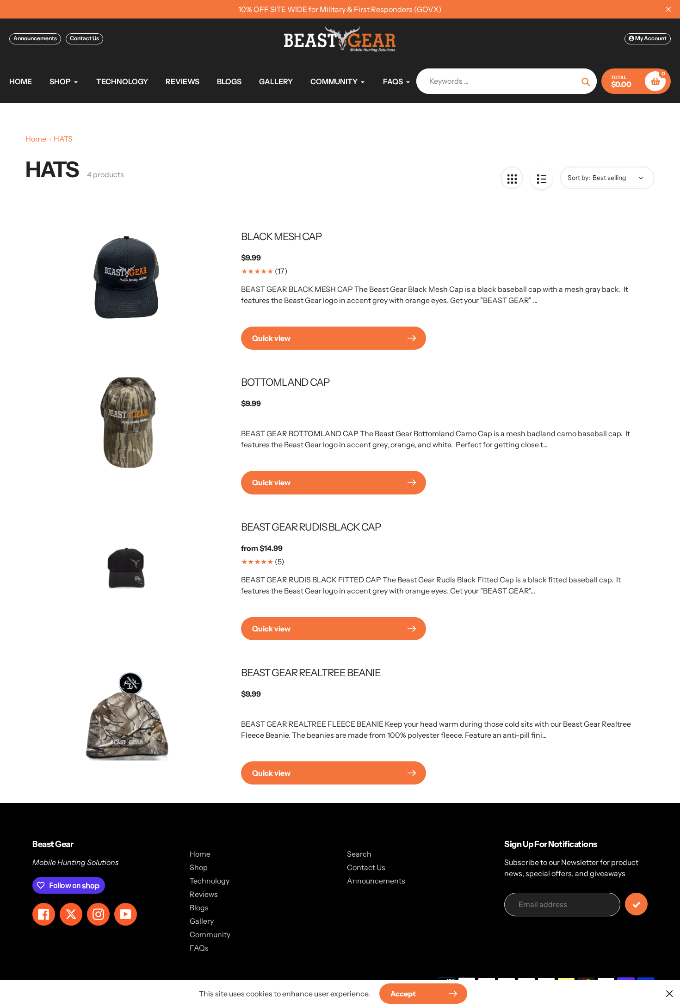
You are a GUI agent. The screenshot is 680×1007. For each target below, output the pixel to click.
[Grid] (512, 178)
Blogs (199, 907)
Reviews (204, 894)
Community (210, 934)
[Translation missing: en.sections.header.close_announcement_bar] (668, 9)
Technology (209, 880)
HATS (63, 138)
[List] (541, 178)
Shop (199, 867)
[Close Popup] (669, 993)
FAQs (199, 947)
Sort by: (579, 177)
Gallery (202, 921)
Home (35, 138)
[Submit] (636, 904)
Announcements (35, 38)
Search (359, 854)
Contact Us (84, 38)
